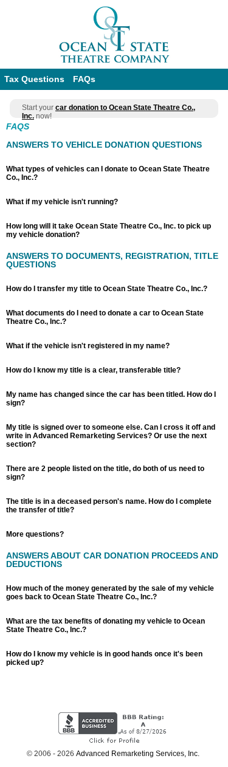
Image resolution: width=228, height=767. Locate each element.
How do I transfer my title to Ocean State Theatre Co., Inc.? (106, 288)
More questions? (35, 534)
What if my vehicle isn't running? (62, 202)
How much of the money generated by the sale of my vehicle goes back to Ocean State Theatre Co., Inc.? (110, 592)
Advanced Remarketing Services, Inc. (137, 753)
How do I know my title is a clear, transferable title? (93, 370)
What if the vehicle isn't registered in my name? (88, 346)
